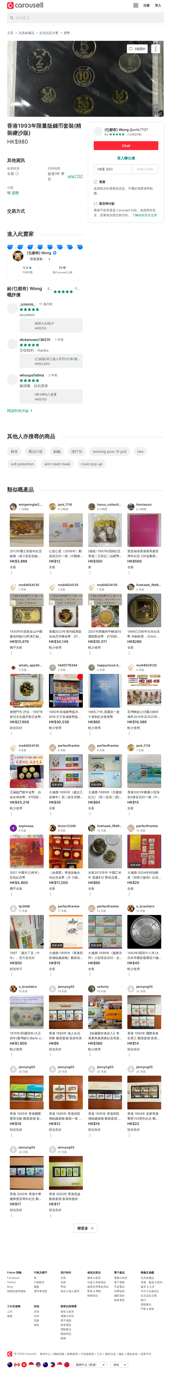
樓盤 (36, 1286)
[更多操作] (155, 48)
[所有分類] (136, 5)
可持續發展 (87, 1354)
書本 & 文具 (148, 1286)
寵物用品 (66, 1333)
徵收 (36, 1325)
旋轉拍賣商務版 (16, 1291)
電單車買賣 (40, 1291)
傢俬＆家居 (67, 1311)
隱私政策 (132, 1354)
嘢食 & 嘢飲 (94, 1291)
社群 (36, 1316)
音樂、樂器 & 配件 (152, 1282)
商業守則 (145, 1354)
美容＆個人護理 (70, 1291)
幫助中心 (45, 1354)
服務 (9, 1316)
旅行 (143, 1300)
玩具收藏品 (147, 1277)
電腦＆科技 (67, 1316)
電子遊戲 (66, 1320)
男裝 (63, 1286)
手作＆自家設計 (150, 1291)
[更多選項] (11, 573)
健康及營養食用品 (98, 1286)
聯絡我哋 (58, 1354)
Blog (10, 1286)
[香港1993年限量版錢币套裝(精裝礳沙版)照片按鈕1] (85, 79)
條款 (121, 1354)
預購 (36, 1320)
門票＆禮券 (147, 1309)
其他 (36, 1311)
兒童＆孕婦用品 (96, 1282)
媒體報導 (72, 1354)
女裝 (63, 1277)
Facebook (13, 1277)
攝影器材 (119, 1295)
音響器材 (119, 1291)
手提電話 (119, 1286)
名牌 (63, 1282)
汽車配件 (39, 1282)
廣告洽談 (110, 1354)
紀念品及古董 (149, 1295)
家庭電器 (66, 1325)
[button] (52, 259)
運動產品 (66, 1329)
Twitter (11, 1282)
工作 (9, 1311)
